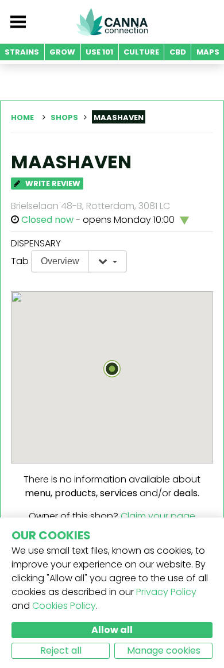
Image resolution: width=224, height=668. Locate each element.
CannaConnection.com (112, 22)
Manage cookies (163, 650)
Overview (60, 261)
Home (22, 117)
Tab (20, 261)
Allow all (112, 629)
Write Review (52, 183)
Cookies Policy (64, 605)
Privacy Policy (166, 592)
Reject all (61, 650)
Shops (64, 117)
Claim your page (158, 516)
